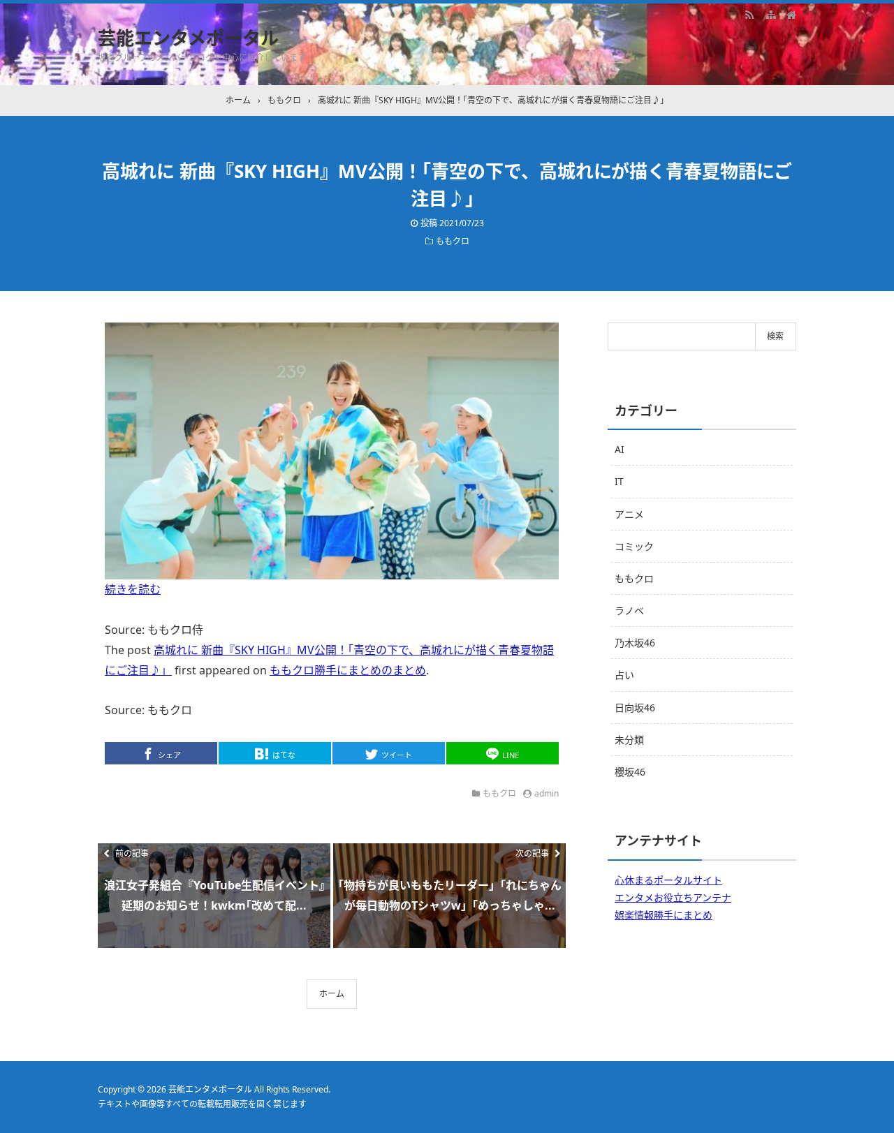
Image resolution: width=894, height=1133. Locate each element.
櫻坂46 (630, 771)
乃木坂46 (635, 642)
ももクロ (452, 241)
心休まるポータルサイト (668, 880)
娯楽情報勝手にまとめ (663, 914)
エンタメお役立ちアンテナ (673, 897)
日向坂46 (635, 707)
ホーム (331, 994)
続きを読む (133, 589)
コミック (634, 546)
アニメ (629, 514)
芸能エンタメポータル (188, 37)
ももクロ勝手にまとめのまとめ (348, 670)
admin (546, 793)
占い (624, 674)
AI (619, 449)
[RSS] (749, 14)
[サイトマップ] (770, 14)
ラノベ (629, 610)
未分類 (629, 739)
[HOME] (791, 14)
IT (619, 481)
